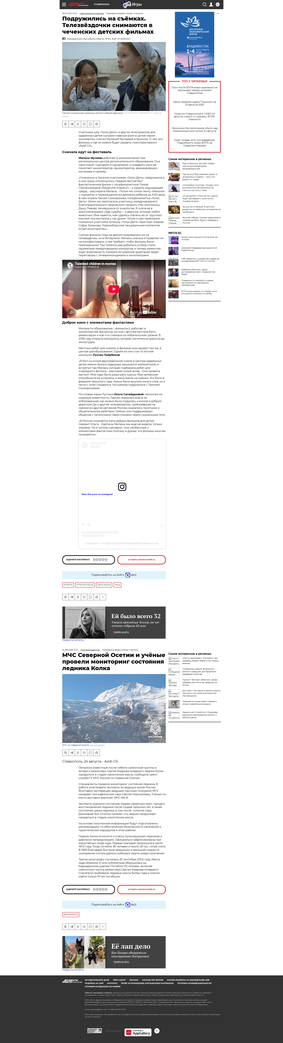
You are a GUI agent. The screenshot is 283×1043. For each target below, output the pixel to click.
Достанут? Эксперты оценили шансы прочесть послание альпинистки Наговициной (201, 693)
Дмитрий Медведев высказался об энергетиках (199, 249)
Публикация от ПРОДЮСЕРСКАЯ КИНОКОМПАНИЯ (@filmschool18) (122, 543)
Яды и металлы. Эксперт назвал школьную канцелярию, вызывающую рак (198, 166)
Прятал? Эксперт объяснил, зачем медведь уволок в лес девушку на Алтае (199, 682)
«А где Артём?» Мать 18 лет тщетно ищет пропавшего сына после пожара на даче (200, 198)
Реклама (133, 980)
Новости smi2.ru (73, 640)
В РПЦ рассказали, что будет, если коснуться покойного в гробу (199, 292)
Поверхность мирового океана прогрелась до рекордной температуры (197, 282)
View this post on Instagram (97, 494)
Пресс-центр (119, 980)
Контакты (112, 983)
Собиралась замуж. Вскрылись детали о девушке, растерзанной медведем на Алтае (199, 671)
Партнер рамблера (113, 1031)
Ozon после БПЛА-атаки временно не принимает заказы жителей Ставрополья (194, 90)
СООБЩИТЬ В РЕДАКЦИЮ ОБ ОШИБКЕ (103, 987)
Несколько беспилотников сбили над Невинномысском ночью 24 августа (194, 129)
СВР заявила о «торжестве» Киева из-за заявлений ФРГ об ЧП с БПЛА (200, 260)
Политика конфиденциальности (194, 983)
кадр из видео (98, 745)
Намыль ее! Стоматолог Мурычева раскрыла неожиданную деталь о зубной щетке (200, 715)
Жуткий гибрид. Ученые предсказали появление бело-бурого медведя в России (201, 220)
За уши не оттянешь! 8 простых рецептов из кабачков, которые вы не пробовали (201, 209)
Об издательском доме (97, 980)
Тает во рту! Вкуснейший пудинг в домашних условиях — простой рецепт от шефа (199, 177)
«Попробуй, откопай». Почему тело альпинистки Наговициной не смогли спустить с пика (200, 188)
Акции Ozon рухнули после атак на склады (199, 238)
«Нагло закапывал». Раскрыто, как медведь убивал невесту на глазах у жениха (200, 661)
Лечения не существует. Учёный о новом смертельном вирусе (199, 702)
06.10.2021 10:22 (69, 13)
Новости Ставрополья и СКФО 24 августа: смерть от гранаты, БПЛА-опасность (194, 116)
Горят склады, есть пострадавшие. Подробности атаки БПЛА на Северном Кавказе (194, 143)
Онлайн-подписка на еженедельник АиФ (188, 980)
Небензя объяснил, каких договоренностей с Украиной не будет (198, 272)
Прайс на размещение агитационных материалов (147, 983)
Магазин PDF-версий (152, 980)
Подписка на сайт (94, 983)
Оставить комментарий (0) (141, 560)
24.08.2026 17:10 (70, 650)
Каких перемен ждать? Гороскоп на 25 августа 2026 (194, 103)
